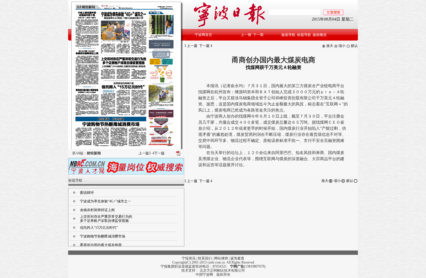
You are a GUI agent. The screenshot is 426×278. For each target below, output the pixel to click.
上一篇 (190, 46)
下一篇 (205, 46)
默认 (354, 46)
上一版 (145, 153)
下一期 (258, 35)
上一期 (246, 35)
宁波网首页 (203, 35)
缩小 (341, 46)
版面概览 (320, 35)
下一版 (158, 153)
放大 (329, 46)
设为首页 (237, 258)
